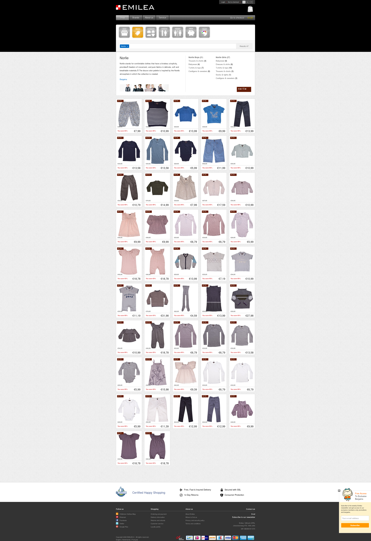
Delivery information (158, 517)
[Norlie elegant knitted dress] (214, 311)
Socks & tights (222, 74)
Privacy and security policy (195, 520)
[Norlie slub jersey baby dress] (157, 237)
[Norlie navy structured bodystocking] (186, 163)
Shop (122, 17)
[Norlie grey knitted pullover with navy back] (242, 311)
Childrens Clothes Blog (128, 514)
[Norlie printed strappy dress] (157, 384)
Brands (135, 17)
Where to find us (191, 517)
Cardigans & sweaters (198, 71)
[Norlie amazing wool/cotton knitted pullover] (157, 200)
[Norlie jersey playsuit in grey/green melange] (157, 348)
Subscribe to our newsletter (243, 517)
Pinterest (123, 517)
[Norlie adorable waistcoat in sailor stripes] (157, 126)
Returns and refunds (158, 520)
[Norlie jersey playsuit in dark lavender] (157, 458)
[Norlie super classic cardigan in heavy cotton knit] (186, 274)
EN (244, 2)
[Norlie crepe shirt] (186, 384)
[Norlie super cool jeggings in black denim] (186, 421)
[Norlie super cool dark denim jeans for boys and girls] (242, 126)
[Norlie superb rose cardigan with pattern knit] (214, 200)
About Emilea (190, 514)
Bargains (123, 79)
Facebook (123, 520)
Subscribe (355, 525)
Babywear (193, 64)
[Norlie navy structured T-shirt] (129, 163)
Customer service (157, 523)
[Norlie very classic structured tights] (186, 311)
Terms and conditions (193, 523)
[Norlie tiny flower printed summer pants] (129, 126)
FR (251, 2)
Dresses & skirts (223, 64)
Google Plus (124, 527)
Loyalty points (155, 527)
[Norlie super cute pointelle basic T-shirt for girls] (186, 237)
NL (248, 2)
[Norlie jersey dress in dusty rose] (129, 274)
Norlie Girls (221, 57)
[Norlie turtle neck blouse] (242, 421)
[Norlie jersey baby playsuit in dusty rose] (157, 274)
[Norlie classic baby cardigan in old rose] (242, 200)
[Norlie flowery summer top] (186, 200)
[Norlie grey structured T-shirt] (242, 348)
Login (223, 2)
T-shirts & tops (195, 67)
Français (135, 539)
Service (162, 17)
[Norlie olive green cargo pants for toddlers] (129, 200)
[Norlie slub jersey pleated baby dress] (129, 237)
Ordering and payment (159, 514)
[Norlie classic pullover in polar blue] (186, 126)
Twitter (122, 523)
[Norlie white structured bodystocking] (129, 421)
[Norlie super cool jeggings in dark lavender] (214, 421)
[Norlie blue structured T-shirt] (157, 163)
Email (253, 514)
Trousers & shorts (196, 60)
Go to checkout (233, 2)
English (118, 539)
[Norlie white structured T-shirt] (242, 384)
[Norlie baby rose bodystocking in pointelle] (242, 237)
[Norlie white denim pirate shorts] (157, 421)
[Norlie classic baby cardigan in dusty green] (242, 163)
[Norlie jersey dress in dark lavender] (129, 458)
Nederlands (126, 539)
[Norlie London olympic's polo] (242, 274)
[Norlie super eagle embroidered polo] (214, 126)
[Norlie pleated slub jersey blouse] (129, 348)
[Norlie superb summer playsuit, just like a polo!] (129, 311)
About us (149, 17)
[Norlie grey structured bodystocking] (129, 384)
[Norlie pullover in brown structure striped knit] (157, 311)
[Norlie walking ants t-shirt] (214, 274)
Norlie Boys (194, 57)
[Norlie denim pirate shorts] (214, 163)
